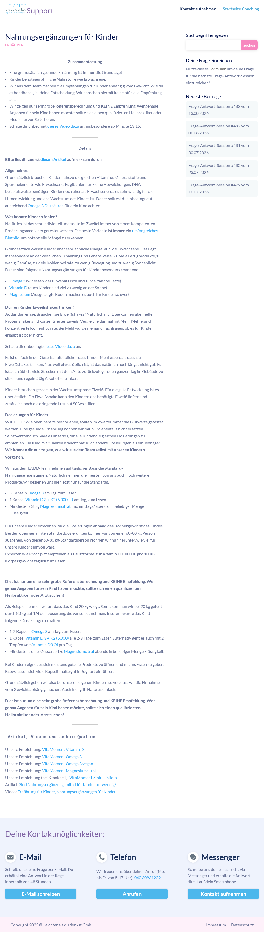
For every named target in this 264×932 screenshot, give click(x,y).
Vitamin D (18, 287)
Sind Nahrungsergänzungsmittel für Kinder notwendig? (67, 784)
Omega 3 (17, 280)
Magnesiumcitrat (55, 506)
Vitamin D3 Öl (45, 644)
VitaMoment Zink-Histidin (93, 777)
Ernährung (15, 45)
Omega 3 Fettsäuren (46, 205)
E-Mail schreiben (41, 894)
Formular (217, 68)
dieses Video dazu (63, 126)
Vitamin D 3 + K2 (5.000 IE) (49, 499)
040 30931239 (147, 877)
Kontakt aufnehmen (198, 9)
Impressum (216, 924)
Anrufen (132, 894)
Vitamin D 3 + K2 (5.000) (47, 637)
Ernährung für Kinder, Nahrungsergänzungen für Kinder (66, 791)
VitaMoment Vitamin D (63, 749)
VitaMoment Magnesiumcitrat (69, 770)
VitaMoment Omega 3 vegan (67, 763)
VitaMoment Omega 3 (62, 756)
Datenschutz (242, 924)
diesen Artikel (53, 159)
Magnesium (19, 294)
